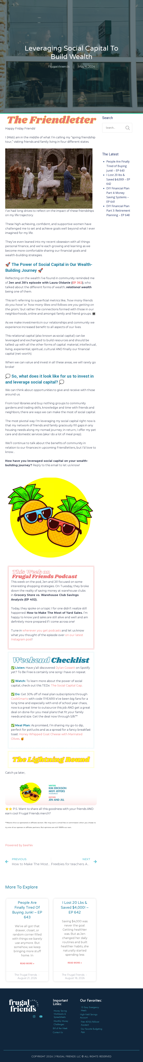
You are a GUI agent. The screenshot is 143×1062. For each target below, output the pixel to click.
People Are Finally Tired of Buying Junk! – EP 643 (118, 166)
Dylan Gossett (65, 667)
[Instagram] (34, 1016)
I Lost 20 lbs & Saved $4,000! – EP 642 (75, 908)
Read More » (27, 963)
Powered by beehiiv (19, 845)
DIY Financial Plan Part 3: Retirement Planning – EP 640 (118, 210)
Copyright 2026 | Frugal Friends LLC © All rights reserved (71, 1056)
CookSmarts (19, 698)
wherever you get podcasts (41, 630)
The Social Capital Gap (66, 685)
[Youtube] (41, 1016)
